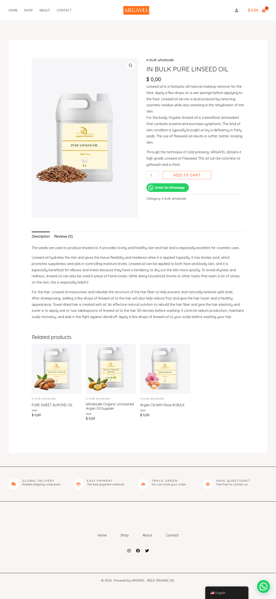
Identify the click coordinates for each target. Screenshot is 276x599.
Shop (28, 10)
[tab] (41, 236)
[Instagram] (129, 551)
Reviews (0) (63, 236)
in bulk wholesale (160, 60)
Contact (64, 10)
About (44, 10)
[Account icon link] (236, 10)
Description (41, 236)
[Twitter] (147, 551)
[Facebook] (138, 551)
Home (13, 10)
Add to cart (187, 175)
